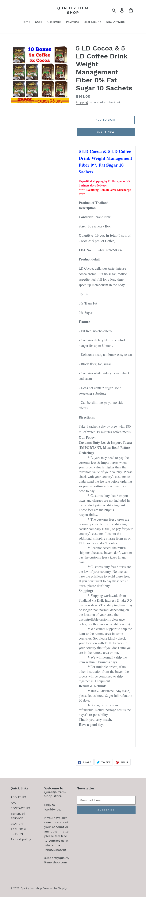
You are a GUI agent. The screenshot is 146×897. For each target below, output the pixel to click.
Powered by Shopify (55, 888)
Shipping (82, 102)
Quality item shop (73, 10)
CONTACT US (20, 808)
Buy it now (106, 131)
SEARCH (16, 823)
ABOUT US (18, 797)
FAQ (13, 802)
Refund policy (20, 839)
